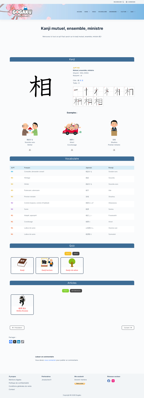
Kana (86, 11)
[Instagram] (113, 380)
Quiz (132, 11)
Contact (12, 389)
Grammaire (113, 11)
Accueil (79, 11)
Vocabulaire (102, 11)
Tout (68, 253)
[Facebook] (108, 380)
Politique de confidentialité (19, 383)
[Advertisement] (72, 47)
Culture (123, 11)
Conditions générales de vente (20, 386)
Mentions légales (15, 380)
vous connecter (50, 360)
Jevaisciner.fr (46, 380)
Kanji (94, 11)
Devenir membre (80, 380)
